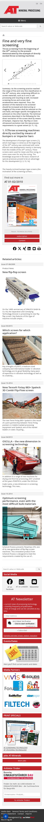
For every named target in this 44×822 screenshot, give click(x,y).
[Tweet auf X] (19, 249)
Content (22, 240)
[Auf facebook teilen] (14, 249)
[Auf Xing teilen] (24, 249)
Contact (21, 814)
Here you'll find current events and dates (20, 664)
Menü (23, 20)
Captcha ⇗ (31, 626)
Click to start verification (24, 623)
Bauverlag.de (6, 819)
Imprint (29, 814)
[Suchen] (40, 26)
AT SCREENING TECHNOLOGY (16, 747)
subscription (22, 236)
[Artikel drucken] (39, 249)
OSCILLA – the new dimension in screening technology (21, 443)
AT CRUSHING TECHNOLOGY (15, 750)
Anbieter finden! (23, 800)
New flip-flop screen (14, 272)
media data (6, 811)
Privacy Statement (8, 814)
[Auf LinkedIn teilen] (29, 249)
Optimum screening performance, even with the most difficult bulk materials (19, 501)
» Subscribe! (22, 630)
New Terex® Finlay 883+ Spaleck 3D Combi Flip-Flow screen (21, 389)
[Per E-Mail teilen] (34, 249)
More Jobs (22, 761)
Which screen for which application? (16, 332)
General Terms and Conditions (24, 811)
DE (37, 3)
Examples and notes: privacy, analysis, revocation (20, 636)
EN (41, 3)
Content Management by (11, 817)
